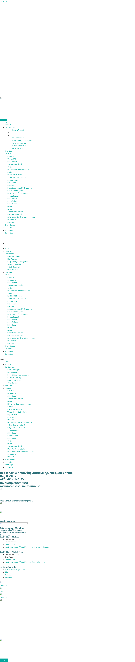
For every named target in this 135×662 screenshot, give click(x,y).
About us (8, 125)
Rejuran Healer (13, 180)
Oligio (9, 167)
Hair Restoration (18, 138)
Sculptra (10, 172)
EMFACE (10, 156)
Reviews (8, 154)
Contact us (9, 233)
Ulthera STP (11, 159)
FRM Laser (11, 183)
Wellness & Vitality (19, 143)
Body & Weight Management (22, 140)
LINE (2, 592)
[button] (67, 359)
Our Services (10, 127)
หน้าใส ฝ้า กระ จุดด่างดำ (16, 191)
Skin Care (8, 151)
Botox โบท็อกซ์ (12, 201)
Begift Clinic (4, 1)
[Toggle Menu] (3, 120)
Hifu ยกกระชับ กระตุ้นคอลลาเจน (19, 170)
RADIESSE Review (14, 175)
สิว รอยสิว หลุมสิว (13, 196)
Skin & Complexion (19, 146)
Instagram (3, 597)
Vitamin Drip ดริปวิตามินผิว (17, 177)
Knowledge (9, 230)
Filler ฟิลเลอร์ (12, 162)
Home (7, 122)
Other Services (17, 148)
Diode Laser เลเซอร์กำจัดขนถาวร (19, 188)
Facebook (3, 586)
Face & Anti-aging (18, 130)
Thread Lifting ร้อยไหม (15, 164)
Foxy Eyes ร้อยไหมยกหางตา (17, 193)
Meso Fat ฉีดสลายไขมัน (16, 214)
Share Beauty (10, 225)
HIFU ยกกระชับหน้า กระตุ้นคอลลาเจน (21, 217)
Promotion (8, 228)
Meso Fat (10, 185)
